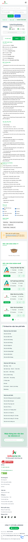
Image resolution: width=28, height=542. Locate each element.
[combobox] (7, 12)
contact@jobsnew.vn (8, 470)
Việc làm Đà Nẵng (8, 348)
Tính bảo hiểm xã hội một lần (7, 503)
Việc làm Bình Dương (8, 357)
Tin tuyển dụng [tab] (8, 38)
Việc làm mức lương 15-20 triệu (11, 418)
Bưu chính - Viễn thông (9, 371)
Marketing (5, 222)
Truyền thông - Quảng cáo (9, 227)
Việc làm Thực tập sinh (9, 403)
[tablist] (14, 38)
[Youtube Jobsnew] (15, 517)
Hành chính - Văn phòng (9, 377)
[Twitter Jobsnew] (5, 517)
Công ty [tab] (16, 38)
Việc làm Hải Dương (8, 339)
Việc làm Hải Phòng (8, 342)
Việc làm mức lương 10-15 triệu (11, 415)
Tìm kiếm (11, 16)
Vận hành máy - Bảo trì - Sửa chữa (12, 368)
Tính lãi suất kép (4, 499)
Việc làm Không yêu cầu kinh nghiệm (12, 398)
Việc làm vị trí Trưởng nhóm (10, 409)
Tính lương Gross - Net (6, 497)
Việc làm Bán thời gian (9, 400)
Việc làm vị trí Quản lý (9, 412)
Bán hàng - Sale (7, 365)
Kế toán (5, 383)
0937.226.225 (6, 467)
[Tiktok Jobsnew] (12, 517)
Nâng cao (17, 16)
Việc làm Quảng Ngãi (8, 351)
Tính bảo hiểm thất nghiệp (7, 501)
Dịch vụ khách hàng (8, 374)
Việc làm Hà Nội (7, 333)
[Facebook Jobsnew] (2, 517)
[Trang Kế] (18, 319)
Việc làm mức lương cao (9, 421)
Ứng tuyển (7, 275)
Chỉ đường (15, 528)
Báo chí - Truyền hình (8, 224)
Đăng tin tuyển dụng (5, 509)
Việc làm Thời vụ (7, 406)
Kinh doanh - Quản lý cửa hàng (11, 386)
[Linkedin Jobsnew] (8, 517)
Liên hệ (2, 486)
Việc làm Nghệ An (8, 345)
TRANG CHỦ (4, 19)
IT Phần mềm (7, 380)
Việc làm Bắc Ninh (8, 336)
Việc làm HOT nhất (5, 492)
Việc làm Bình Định (8, 354)
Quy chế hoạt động (5, 484)
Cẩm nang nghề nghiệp (6, 482)
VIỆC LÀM (12, 19)
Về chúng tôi (4, 479)
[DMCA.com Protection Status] (4, 473)
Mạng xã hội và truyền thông (16, 222)
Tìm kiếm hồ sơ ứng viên (6, 512)
